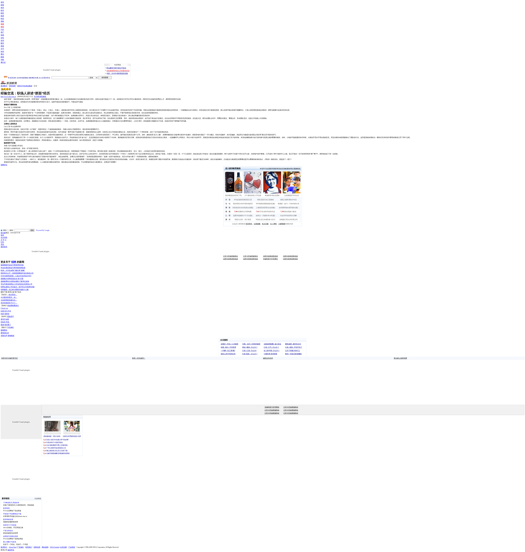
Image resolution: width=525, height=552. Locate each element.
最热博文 (290, 169)
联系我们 (28, 547)
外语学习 (263, 169)
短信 (2, 51)
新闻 (2, 5)
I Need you (4, 308)
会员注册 (63, 547)
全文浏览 (4, 237)
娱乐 (2, 10)
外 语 (227, 200)
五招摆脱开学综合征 (291, 195)
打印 (2, 242)
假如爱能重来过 (13, 305)
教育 (2, 43)
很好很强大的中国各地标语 (243, 204)
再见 (7, 322)
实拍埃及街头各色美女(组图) (242, 208)
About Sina (12, 547)
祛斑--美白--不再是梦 (228, 347)
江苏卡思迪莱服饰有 (230, 256)
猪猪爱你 (4, 330)
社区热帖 (283, 169)
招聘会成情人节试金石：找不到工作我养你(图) (18, 287)
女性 (2, 38)
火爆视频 (281, 224)
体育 (2, 8)
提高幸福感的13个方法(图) (242, 216)
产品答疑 (71, 547)
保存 (2, 235)
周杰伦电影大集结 (289, 212)
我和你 (6, 314)
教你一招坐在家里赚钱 (293, 354)
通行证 (3, 62)
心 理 (227, 216)
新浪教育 (4, 86)
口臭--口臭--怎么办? (249, 350)
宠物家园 (11, 336)
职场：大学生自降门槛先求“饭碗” (13, 270)
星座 (2, 46)
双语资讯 (249, 224)
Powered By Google (42, 230)
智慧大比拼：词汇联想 (243, 219)
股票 (2, 16)
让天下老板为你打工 (292, 350)
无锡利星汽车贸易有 (270, 259)
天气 (2, 49)
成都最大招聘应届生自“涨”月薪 (12, 279)
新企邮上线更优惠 (400, 358)
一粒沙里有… (12, 295)
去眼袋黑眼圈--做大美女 (272, 344)
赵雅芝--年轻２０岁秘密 (229, 344)
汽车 (2, 29)
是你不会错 (5, 319)
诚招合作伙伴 (268, 358)
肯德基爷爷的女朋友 (272, 195)
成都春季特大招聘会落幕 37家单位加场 (15, 281)
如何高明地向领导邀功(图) (288, 208)
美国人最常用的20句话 (288, 200)
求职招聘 (12, 86)
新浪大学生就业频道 (24, 86)
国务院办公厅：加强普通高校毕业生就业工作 (17, 273)
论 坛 (227, 204)
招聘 (13, 262)
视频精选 (297, 169)
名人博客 (273, 224)
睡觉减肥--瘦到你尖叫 (293, 344)
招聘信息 (37, 547)
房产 (2, 32)
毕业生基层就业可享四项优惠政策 (13, 268)
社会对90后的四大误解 (288, 216)
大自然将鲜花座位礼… (9, 300)
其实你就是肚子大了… (9, 303)
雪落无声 (4, 336)
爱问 (2, 54)
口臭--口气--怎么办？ (271, 347)
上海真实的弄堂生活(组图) (265, 208)
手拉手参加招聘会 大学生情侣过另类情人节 (16, 284)
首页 (2, 2)
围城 (2, 325)
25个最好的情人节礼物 (253, 195)
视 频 (227, 212)
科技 (2, 19)
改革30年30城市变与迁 (9, 358)
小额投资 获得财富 (270, 354)
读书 (2, 40)
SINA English (54, 547)
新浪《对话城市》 (138, 358)
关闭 (2, 244)
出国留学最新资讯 (273, 169)
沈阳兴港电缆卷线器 (270, 256)
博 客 (227, 208)
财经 (2, 13)
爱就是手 (10, 316)
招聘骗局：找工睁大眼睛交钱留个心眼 (15, 289)
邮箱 (2, 57)
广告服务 (20, 547)
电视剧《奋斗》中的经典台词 (288, 204)
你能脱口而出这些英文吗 (288, 219)
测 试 (227, 219)
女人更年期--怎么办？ (272, 350)
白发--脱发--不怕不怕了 (293, 347)
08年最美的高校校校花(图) (265, 204)
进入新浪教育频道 (233, 168)
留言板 (3, 233)
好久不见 (7, 311)
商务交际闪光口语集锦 (265, 200)
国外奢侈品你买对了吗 (233, 195)
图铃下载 (4, 292)
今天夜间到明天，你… (9, 297)
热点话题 (265, 224)
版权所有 (11, 550)
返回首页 (4, 247)
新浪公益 (11, 292)
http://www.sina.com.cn (8, 97)
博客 (2, 21)
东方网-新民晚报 (40, 97)
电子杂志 (18, 292)
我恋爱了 (7, 325)
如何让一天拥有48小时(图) (265, 216)
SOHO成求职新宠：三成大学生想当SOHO (16, 276)
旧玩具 (3, 322)
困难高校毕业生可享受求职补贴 (12, 265)
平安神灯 (10, 327)
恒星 (2, 314)
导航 (2, 60)
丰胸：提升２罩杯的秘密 (251, 344)
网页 (5, 230)
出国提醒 (257, 224)
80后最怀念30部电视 (244, 212)
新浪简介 (4, 547)
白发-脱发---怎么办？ (250, 354)
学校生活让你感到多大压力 (265, 219)
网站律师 (45, 547)
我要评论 (4, 165)
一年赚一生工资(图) (228, 350)
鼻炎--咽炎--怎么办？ (250, 347)
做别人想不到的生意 (228, 354)
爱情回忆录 (5, 333)
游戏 (2, 35)
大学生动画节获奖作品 (267, 212)
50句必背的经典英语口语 (243, 200)
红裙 (2, 311)
